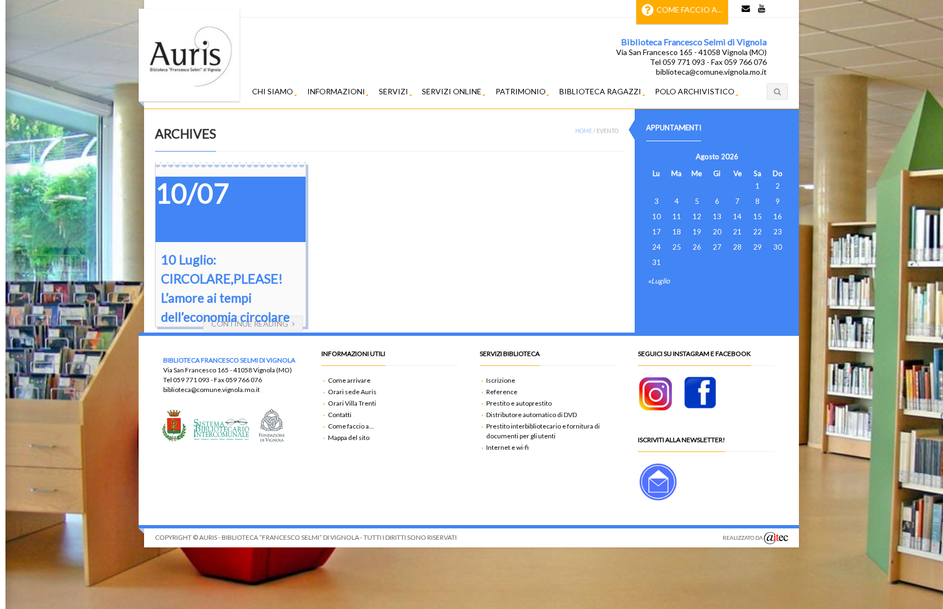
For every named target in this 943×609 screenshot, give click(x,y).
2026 (729, 156)
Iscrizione (500, 380)
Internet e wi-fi (507, 447)
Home (583, 131)
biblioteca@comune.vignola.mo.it (211, 389)
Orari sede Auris (352, 392)
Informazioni (336, 91)
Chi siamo (272, 91)
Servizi (393, 91)
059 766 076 (243, 380)
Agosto (707, 156)
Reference (501, 392)
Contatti (339, 415)
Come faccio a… (689, 9)
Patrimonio (521, 91)
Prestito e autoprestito (519, 403)
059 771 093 (191, 380)
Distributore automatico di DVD (531, 415)
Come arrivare (349, 380)
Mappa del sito (348, 437)
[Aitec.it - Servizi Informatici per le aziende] (776, 538)
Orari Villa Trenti (352, 403)
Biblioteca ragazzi (600, 91)
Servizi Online (451, 91)
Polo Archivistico (695, 91)
